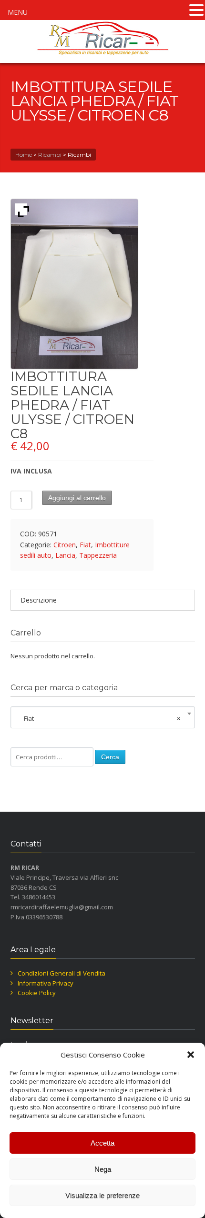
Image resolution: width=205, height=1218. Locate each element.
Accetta (102, 1143)
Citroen (64, 544)
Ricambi (50, 154)
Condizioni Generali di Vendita (61, 973)
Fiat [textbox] (100, 718)
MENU (18, 12)
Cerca (110, 757)
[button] (190, 1054)
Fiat (85, 544)
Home (23, 154)
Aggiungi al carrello (77, 498)
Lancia (65, 555)
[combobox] (103, 718)
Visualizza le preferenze (102, 1195)
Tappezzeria (98, 555)
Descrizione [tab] (38, 599)
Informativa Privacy (45, 983)
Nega (102, 1169)
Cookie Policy (37, 992)
